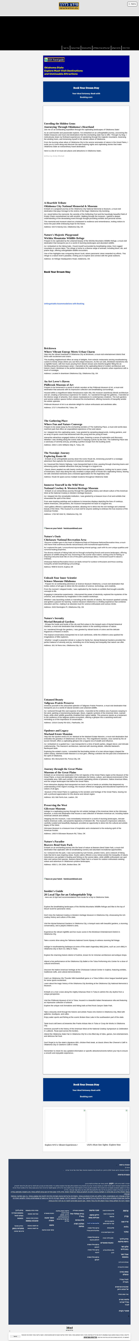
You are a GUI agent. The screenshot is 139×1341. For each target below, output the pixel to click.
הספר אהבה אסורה (49, 1219)
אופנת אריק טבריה (123, 1267)
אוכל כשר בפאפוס (124, 1255)
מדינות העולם (116, 48)
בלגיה (126, 1226)
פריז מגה (124, 1221)
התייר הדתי (126, 48)
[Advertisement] (69, 30)
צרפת (125, 1210)
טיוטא (51, 1225)
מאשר (15, 1336)
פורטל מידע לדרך (123, 1262)
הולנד (126, 1231)
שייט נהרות (79, 1220)
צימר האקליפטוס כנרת (107, 1232)
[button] (132, 4)
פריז (126, 1216)
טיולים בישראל (86, 48)
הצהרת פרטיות (124, 1174)
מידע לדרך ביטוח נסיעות (123, 1240)
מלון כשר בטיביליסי (124, 1248)
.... (127, 1296)
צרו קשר (66, 48)
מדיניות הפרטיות (90, 1337)
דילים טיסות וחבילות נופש (94, 1216)
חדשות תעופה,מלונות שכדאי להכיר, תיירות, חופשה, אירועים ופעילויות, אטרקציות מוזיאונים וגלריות (62, 1216)
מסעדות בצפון (18, 1228)
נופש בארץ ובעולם (124, 1273)
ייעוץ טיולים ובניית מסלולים (101, 48)
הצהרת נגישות (75, 48)
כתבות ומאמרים (107, 1242)
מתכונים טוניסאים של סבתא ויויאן (121, 1288)
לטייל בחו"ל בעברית (124, 1280)
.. (117, 1164)
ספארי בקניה (124, 1310)
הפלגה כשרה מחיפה (79, 1225)
